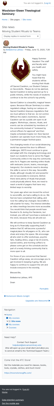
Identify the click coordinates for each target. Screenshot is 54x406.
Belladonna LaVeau (14, 50)
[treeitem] (27, 321)
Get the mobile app (10, 403)
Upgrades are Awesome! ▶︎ (38, 301)
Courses (12, 327)
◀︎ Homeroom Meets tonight (16, 296)
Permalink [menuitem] (44, 289)
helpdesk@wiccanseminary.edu (27, 345)
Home (4, 19)
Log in (47, 3)
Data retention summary (13, 400)
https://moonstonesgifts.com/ (17, 373)
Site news (27, 19)
